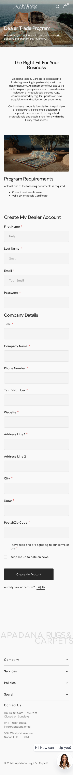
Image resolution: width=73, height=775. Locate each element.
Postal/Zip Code (15, 523)
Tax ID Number (14, 390)
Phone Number (15, 368)
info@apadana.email (17, 726)
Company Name (16, 346)
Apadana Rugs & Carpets (31, 763)
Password (11, 293)
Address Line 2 (15, 457)
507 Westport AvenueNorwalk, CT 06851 (18, 735)
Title (7, 324)
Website (10, 412)
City (7, 478)
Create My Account (28, 574)
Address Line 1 (14, 434)
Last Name (11, 249)
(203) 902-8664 (15, 723)
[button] (6, 6)
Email (8, 271)
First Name (12, 227)
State (8, 501)
